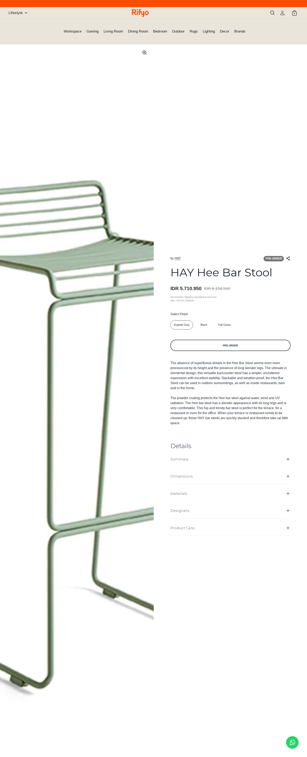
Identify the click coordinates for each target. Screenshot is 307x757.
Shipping (188, 297)
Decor (224, 31)
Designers (179, 511)
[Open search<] (272, 13)
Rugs (194, 31)
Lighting (209, 31)
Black (203, 324)
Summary (179, 459)
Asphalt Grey (182, 324)
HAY (178, 258)
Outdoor (178, 31)
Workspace (72, 31)
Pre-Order (230, 345)
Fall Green (224, 324)
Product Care (182, 528)
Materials (178, 493)
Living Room (113, 31)
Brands (239, 31)
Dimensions (181, 476)
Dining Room (138, 31)
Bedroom (160, 31)
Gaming (92, 31)
